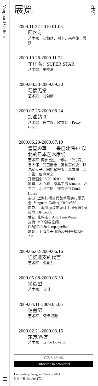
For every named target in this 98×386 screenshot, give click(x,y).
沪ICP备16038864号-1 (29, 379)
